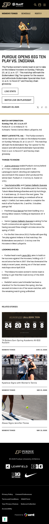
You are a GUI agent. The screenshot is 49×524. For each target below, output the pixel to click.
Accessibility (7, 509)
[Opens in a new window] (16, 466)
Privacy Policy (7, 494)
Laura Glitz (26, 255)
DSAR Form (25, 499)
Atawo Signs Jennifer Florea (15, 423)
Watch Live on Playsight (17, 101)
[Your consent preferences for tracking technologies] (4, 519)
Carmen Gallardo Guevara (35, 185)
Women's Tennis (8, 350)
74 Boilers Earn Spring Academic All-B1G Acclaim (21, 341)
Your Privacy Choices (10, 504)
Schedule (25, 14)
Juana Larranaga (11, 166)
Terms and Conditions (10, 499)
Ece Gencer (18, 211)
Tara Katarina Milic (12, 185)
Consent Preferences (23, 494)
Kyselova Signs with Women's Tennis (19, 383)
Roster (38, 14)
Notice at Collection (28, 504)
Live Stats (11, 92)
